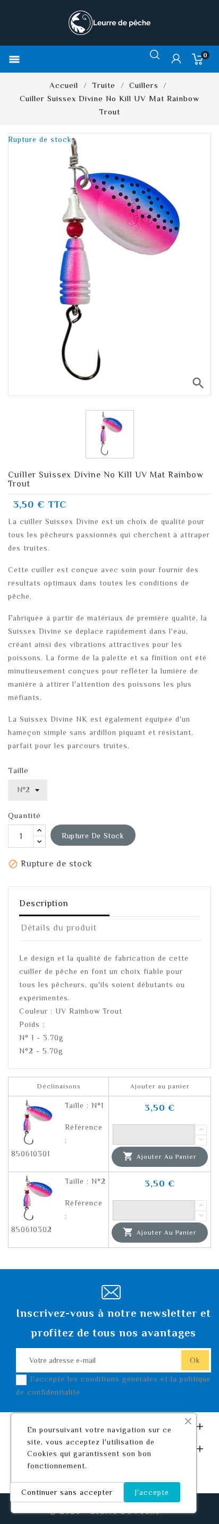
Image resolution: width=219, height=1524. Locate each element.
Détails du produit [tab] (59, 928)
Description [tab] (44, 903)
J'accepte (152, 1492)
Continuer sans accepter (67, 1492)
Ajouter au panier (160, 1156)
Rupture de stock (93, 835)
